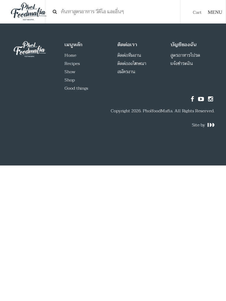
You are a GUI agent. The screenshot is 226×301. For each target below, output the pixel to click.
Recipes (72, 63)
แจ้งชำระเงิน (181, 63)
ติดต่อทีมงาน (129, 55)
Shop (69, 80)
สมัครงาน (126, 72)
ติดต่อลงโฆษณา (131, 63)
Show (69, 72)
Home (70, 55)
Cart (197, 12)
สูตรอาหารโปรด (185, 55)
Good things (76, 88)
